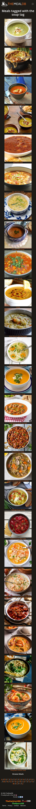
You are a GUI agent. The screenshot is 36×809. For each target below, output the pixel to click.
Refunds (23, 805)
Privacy (10, 805)
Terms (4, 805)
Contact (16, 805)
